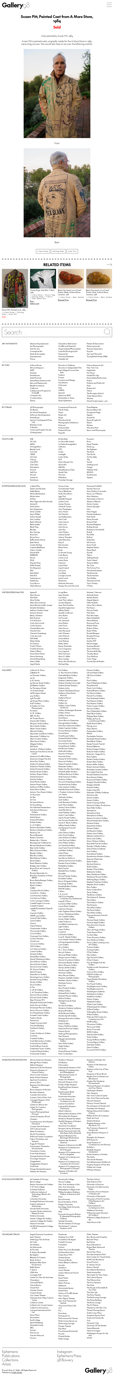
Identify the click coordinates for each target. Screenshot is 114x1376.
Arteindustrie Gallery (38, 814)
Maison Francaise (37, 1223)
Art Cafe (33, 1242)
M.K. (60, 459)
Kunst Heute (63, 1278)
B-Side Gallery (36, 822)
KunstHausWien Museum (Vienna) (68, 1088)
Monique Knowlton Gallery (69, 1018)
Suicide (89, 552)
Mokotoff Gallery (65, 1010)
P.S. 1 (89, 678)
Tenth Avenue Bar (94, 1272)
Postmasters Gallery (95, 731)
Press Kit (61, 433)
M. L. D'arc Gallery (66, 949)
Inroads (61, 1265)
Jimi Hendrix (63, 514)
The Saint (90, 452)
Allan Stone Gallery (38, 741)
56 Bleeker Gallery (37, 685)
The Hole (90, 1285)
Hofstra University (37, 1216)
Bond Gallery (35, 860)
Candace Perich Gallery (39, 890)
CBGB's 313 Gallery (37, 915)
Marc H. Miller (64, 656)
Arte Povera (35, 349)
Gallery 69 (62, 703)
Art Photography (37, 346)
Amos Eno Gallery (37, 761)
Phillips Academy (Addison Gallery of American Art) (69, 1193)
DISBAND (34, 555)
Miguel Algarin (93, 600)
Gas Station (63, 382)
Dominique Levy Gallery (40, 977)
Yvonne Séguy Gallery (96, 1042)
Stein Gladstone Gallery (96, 874)
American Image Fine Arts (40, 759)
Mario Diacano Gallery (67, 965)
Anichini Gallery (36, 779)
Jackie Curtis (63, 501)
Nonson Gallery (93, 670)
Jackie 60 (34, 477)
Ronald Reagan (93, 633)
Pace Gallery (92, 680)
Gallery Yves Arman (66, 715)
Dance (32, 400)
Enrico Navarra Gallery (39, 1010)
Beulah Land (35, 449)
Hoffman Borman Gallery (68, 774)
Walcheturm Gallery (95, 994)
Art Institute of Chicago (39, 1179)
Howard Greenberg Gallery (69, 781)
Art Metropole (36, 1247)
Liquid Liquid (63, 568)
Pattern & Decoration (95, 343)
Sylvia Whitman (93, 648)
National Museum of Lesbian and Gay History (98, 1087)
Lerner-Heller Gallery (67, 919)
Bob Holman (35, 618)
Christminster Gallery (38, 928)
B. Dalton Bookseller (38, 1252)
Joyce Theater (64, 1270)
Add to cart (34, 303)
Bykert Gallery (36, 885)
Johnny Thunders (65, 537)
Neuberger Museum (95, 1090)
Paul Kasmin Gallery (95, 701)
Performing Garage (66, 1323)
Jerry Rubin (63, 615)
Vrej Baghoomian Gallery (97, 986)
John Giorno (63, 628)
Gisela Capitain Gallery (67, 728)
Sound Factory (93, 1262)
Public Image (63, 1338)
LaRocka (62, 446)
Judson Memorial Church (68, 1272)
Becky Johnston (36, 615)
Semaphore (91, 810)
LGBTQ (61, 390)
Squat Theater (92, 444)
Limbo (61, 452)
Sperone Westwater (95, 859)
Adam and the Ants (37, 488)
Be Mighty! (34, 1255)
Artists (6, 1363)
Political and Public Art (96, 383)
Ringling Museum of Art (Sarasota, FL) (96, 1124)
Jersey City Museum (66, 1079)
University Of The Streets (96, 1325)
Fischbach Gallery (37, 1028)
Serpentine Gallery (94, 825)
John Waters (63, 532)
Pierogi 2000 (92, 726)
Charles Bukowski (37, 628)
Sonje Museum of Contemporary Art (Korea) (98, 1143)
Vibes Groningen (93, 1330)
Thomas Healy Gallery (96, 920)
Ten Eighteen (92, 449)
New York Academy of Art (69, 1184)
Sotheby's (91, 1147)
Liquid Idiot (63, 565)
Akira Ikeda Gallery (38, 726)
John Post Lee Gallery (67, 840)
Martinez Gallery (65, 972)
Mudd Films (63, 1290)
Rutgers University (65, 1204)
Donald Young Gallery (39, 979)
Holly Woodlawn (65, 493)
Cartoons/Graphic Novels (40, 430)
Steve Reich (91, 550)
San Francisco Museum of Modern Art (97, 1129)
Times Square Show (94, 396)
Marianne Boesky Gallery (68, 962)
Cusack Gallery (36, 951)
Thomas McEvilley (94, 651)
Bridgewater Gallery (38, 866)
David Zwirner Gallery (39, 966)
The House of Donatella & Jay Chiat (97, 1288)
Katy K (61, 542)
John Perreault (64, 630)
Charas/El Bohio (36, 1282)
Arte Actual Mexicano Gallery (39, 811)
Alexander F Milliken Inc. (40, 736)
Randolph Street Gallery (96, 738)
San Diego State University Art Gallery (69, 1208)
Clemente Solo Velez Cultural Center (41, 1299)
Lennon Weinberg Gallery (68, 914)
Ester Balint (34, 573)
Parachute (62, 1313)
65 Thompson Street (38, 688)
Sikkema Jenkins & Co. (96, 836)
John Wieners (63, 633)
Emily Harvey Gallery (38, 1005)
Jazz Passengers (65, 509)
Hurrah (33, 474)
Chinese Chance (36, 1290)
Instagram (64, 1351)
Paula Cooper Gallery (96, 706)
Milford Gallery (64, 998)
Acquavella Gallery (38, 721)
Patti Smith (91, 516)
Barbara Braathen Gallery (40, 827)
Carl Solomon (35, 620)
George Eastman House (39, 1156)
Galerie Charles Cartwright (69, 683)
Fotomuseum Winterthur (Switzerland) (40, 1147)
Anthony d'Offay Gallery (40, 787)
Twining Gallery (93, 949)
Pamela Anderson (94, 514)
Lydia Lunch (63, 578)
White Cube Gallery (95, 1004)
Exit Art (33, 1330)
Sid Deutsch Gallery (94, 831)
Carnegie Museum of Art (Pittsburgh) (40, 1101)
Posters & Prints (64, 430)
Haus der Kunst (64, 756)
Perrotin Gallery (93, 708)
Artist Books (34, 417)
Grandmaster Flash (66, 488)
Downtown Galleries (66, 365)
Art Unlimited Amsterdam (40, 807)
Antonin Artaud (36, 613)
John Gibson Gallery (66, 832)
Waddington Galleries (96, 991)
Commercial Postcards (67, 407)
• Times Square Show (38, 298)
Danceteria (34, 467)
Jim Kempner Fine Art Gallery (67, 829)
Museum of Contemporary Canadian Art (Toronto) (69, 1162)
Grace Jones (63, 486)
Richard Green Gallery (96, 751)
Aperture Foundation (38, 1080)
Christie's (33, 1119)
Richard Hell (92, 522)
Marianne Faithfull (94, 486)
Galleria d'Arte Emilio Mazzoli (67, 694)
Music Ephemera (65, 400)
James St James (64, 506)
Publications (11, 1355)
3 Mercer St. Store (37, 670)
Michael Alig (63, 664)
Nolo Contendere (65, 1053)
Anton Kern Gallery (38, 789)
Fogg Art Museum (37, 1143)
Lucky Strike (63, 457)
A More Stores (43, 251)
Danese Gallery (36, 954)
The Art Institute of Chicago (69, 1223)
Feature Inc (34, 1020)
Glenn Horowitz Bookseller (69, 1249)
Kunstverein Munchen (66, 1096)
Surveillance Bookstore (96, 1269)
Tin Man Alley (92, 935)
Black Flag (34, 527)
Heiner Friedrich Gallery (68, 764)
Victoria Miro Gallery (95, 972)
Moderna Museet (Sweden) (69, 1118)
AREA (32, 444)
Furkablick (62, 1244)
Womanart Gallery (94, 1024)
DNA (32, 560)
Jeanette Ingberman (66, 608)
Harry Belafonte (64, 491)
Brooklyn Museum (37, 1092)
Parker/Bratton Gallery (96, 690)
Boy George (35, 532)
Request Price (63, 300)
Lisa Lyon (62, 570)
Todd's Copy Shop (94, 1313)
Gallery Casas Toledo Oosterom (67, 706)
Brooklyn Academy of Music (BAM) (41, 876)
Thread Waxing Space (96, 1310)
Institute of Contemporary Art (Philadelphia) (68, 1071)
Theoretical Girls (93, 580)
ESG (32, 570)
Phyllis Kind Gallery (94, 723)
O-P (60, 1308)
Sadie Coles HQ (93, 790)
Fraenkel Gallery (37, 1038)
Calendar (34, 427)
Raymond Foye (93, 623)
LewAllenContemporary (68, 924)
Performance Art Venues (68, 1318)
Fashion (61, 375)
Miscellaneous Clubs (66, 469)
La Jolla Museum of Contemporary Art (66, 1100)
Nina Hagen (92, 511)
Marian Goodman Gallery (69, 960)
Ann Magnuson (36, 509)
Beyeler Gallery (36, 853)
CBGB (32, 454)
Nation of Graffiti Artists (68, 1293)
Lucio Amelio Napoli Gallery (69, 939)
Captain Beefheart (37, 547)
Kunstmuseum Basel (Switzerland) (66, 1093)
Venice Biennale (93, 1328)
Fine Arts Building (37, 1025)
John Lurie (62, 524)
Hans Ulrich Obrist (37, 653)
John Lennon (63, 522)
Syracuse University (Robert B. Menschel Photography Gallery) (69, 1216)
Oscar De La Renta (94, 605)
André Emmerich (36, 776)
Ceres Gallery (35, 920)
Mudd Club (62, 472)
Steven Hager (92, 643)
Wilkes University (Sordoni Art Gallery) (97, 1214)
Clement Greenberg (38, 633)
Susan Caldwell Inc (94, 889)
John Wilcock (63, 636)
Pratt (60, 1196)
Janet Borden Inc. (65, 810)
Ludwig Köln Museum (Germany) (67, 1107)
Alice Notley (35, 600)
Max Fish (62, 985)
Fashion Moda (36, 1018)
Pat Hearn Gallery (94, 693)
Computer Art (35, 395)
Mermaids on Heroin (95, 499)
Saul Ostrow (92, 638)
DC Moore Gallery (37, 969)
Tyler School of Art (94, 1181)
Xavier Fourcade (93, 1029)
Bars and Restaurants (38, 383)
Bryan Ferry (34, 537)
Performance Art (93, 346)
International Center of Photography (67, 1075)
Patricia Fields (92, 610)
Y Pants (90, 586)
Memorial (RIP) (64, 395)
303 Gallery (35, 695)
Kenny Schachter (65, 646)
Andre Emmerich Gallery (40, 769)
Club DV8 (34, 462)
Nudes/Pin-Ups (93, 375)
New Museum (92, 1093)
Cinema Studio (36, 1293)
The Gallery (91, 900)
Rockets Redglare (94, 524)
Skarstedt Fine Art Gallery (97, 843)
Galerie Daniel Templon (67, 685)
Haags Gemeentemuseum (40, 1169)
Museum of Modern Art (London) (67, 1172)
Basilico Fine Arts (36, 837)
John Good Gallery (66, 835)
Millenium (62, 1285)
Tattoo (89, 390)
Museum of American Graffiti (70, 1145)
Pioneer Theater (64, 1326)
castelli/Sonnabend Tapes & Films (41, 909)
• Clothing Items (37, 297)
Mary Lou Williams (94, 493)
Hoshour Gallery (65, 779)
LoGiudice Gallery (65, 934)
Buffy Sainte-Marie (37, 539)
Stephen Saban (93, 547)
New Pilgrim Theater (66, 1298)
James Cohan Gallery (67, 807)
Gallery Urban (64, 712)
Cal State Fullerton (37, 1189)
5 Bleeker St (34, 672)
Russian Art (91, 388)
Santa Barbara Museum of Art (97, 1133)
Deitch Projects (36, 972)
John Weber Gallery (66, 842)
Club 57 (33, 459)
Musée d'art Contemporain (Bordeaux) (98, 1077)
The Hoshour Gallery (95, 902)
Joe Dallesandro (65, 516)
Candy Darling (36, 545)
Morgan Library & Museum (69, 1128)
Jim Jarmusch (63, 620)
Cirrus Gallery (35, 933)
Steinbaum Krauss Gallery (97, 877)
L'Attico (61, 891)
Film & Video (63, 409)
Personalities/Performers (96, 378)
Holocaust (62, 385)
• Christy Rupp (49, 295)
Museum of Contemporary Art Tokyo (69, 1158)
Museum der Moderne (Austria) (67, 1141)
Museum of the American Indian (97, 1065)
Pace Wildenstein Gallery (97, 683)
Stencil (89, 422)
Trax (88, 1320)
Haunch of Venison (65, 753)
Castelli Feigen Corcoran (40, 903)
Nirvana (61, 474)
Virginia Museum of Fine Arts (98, 1164)
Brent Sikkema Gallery (39, 863)
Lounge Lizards (64, 575)
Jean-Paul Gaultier (66, 605)
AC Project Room (37, 718)
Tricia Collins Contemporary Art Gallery (98, 943)
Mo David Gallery (65, 1005)
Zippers (90, 477)
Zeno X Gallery (93, 1047)
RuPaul (89, 537)
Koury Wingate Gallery (67, 881)
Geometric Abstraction (67, 343)
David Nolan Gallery (38, 964)
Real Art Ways (92, 1239)
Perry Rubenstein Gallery (97, 711)
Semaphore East (93, 813)
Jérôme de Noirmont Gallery (70, 860)
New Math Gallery (66, 1043)
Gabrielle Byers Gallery (67, 675)
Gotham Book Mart (66, 1252)
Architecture (35, 375)
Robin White (92, 630)
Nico (89, 509)
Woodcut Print (92, 427)
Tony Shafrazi (92, 656)
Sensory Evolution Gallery (97, 818)
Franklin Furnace (65, 1242)
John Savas (63, 527)
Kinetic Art (62, 415)
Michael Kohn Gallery (67, 993)
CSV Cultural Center (38, 1129)
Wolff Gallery (92, 1021)
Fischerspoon (35, 578)
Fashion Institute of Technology (37, 1205)
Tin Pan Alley (92, 457)
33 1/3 (32, 678)
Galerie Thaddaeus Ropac (69, 690)
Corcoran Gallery (37, 943)
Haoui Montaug (36, 656)
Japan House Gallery (67, 817)
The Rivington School (95, 393)
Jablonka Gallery (65, 797)
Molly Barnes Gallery (66, 1013)
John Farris (62, 625)
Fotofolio (33, 1035)
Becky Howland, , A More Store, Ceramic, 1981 (69, 292)
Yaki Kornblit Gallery (95, 1034)
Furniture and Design (66, 380)
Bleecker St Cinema (37, 1257)
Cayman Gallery (37, 913)
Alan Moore (35, 595)
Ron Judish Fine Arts (95, 772)
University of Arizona (95, 1184)
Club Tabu (34, 464)
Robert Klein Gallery (95, 761)
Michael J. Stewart (94, 592)
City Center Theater (38, 1295)
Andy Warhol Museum (39, 1077)
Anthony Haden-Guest (39, 610)
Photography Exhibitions (68, 422)
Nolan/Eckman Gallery (67, 1051)
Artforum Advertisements (40, 415)
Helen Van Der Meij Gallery (69, 769)
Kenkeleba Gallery (66, 866)
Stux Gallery (92, 887)
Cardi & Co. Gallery (38, 893)
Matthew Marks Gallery (68, 980)
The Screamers (93, 575)
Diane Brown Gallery (38, 974)
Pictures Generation (95, 349)
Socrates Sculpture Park (96, 1254)
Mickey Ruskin (92, 597)
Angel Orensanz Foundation (41, 1234)
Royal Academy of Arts (67, 1202)
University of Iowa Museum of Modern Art (98, 1192)
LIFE (60, 449)
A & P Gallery (35, 703)
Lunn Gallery (63, 944)
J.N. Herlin (62, 794)
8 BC (32, 439)
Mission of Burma (94, 501)
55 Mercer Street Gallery (40, 683)
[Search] (57, 333)
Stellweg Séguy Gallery (96, 879)
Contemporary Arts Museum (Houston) (41, 1122)
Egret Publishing (36, 1322)
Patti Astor (91, 613)
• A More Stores (8, 312)
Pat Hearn (91, 608)
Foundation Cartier (37, 1151)
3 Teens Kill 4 (35, 486)
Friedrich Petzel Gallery (39, 1051)
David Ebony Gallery (38, 961)
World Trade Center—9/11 (97, 401)
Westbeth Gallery (94, 1001)
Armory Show (35, 1082)
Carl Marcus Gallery (38, 898)
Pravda (61, 1333)
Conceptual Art (36, 351)
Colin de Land (35, 636)
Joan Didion (63, 623)
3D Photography (36, 407)
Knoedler (62, 873)
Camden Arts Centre (38, 1094)
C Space (33, 1269)
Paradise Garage (65, 480)
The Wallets (91, 578)
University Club (93, 1323)
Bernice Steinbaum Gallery (40, 845)
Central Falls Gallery (38, 918)
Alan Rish (33, 597)
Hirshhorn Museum (66, 1060)
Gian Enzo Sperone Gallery (69, 725)
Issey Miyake (63, 595)
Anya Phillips (35, 514)
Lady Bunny (63, 555)
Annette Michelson (37, 608)
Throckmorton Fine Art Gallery (96, 926)
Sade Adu (91, 539)
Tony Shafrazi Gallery (95, 940)
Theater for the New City (97, 1307)
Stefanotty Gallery (94, 872)
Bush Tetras (34, 542)
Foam (32, 1030)
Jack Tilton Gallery (66, 805)
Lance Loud (63, 557)
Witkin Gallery (93, 1014)
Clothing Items (58, 251)
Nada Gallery (64, 1023)
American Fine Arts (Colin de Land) (41, 752)
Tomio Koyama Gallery (96, 937)
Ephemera (10, 1351)
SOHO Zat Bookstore (95, 1259)
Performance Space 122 (67, 1321)
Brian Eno (34, 534)
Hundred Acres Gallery (67, 784)
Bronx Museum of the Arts (40, 1089)
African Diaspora (37, 367)
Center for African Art (38, 1104)
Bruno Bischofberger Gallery (41, 880)
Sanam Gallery (93, 800)
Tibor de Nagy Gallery (96, 929)
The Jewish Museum (95, 1159)
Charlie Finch (35, 630)
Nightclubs (91, 370)
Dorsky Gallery (36, 982)
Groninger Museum (38, 1158)
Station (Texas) (93, 1267)
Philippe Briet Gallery (95, 716)
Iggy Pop (62, 496)
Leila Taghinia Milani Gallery (70, 911)
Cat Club (33, 452)
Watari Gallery (93, 999)
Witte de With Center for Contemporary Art (97, 1018)
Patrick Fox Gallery (94, 695)
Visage (89, 467)
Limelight (62, 454)
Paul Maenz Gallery (95, 703)
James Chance (64, 504)
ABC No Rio (35, 716)
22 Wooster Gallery (38, 675)
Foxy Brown (35, 583)
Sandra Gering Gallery (96, 802)
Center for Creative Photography (38, 1108)
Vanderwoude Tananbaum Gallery (97, 968)
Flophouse (62, 1234)
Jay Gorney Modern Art (68, 820)
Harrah (33, 469)
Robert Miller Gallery (95, 764)
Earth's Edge (35, 1320)
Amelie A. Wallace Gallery (40, 749)
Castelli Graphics (37, 905)
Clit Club (33, 457)
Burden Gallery (36, 883)
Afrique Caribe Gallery (39, 723)
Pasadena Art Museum (96, 1108)
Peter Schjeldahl (93, 618)
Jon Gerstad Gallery (66, 845)
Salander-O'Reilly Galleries (98, 792)
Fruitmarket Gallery (38, 1053)
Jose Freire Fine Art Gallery (69, 848)
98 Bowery (65, 1359)
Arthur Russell (35, 516)
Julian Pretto (63, 853)
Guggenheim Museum (39, 1164)
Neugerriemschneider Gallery (67, 1040)
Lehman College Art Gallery (41, 1221)
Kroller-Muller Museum (67, 1084)
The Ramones (92, 573)
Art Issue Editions (37, 802)
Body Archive (35, 1260)
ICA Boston (62, 1062)
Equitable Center (37, 1325)
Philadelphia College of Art (69, 1189)
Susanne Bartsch (93, 646)
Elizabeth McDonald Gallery (41, 1002)
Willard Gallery (93, 1009)
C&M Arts (34, 1272)
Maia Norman (64, 653)
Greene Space (64, 1257)
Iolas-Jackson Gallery (67, 787)
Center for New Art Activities (41, 1277)
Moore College (64, 1181)
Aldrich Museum (36, 1065)
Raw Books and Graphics (97, 1237)
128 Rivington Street (38, 693)
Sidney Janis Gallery (95, 833)
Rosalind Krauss (93, 636)
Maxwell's (62, 464)
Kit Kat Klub (63, 439)
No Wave (91, 373)
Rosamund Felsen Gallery (97, 779)
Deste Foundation (37, 1131)
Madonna (62, 580)
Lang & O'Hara (64, 901)
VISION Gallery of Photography (94, 975)
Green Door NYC (65, 1255)
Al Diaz (33, 499)
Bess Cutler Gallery (37, 848)
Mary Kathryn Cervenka (96, 491)
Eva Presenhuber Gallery (40, 1013)
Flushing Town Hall (65, 1237)
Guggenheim (35, 1161)
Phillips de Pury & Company (98, 1115)
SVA (60, 1211)
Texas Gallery (92, 892)
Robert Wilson (92, 628)
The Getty (91, 1157)
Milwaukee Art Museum (67, 1116)
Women (90, 398)
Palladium (62, 477)
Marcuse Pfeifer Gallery (67, 955)
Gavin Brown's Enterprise (68, 720)
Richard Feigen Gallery (96, 749)
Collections (10, 1359)
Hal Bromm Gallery (66, 748)
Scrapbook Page (93, 412)
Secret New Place (94, 1252)
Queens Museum (93, 1121)
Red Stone (91, 1242)
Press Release (92, 407)
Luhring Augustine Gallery (68, 942)
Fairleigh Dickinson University (42, 1201)
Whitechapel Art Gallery (96, 1007)
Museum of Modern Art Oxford (96, 1061)
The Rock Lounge (94, 1302)
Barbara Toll (35, 832)
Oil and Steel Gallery (95, 672)
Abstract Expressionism (39, 343)
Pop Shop (62, 1328)
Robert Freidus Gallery (96, 759)
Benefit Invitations (37, 385)
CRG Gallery (35, 946)
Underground (92, 464)
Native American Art (95, 365)
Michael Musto (93, 595)
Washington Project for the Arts (97, 1334)
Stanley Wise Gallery (95, 869)
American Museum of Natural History (38, 1071)
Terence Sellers (93, 563)
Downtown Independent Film (70, 367)
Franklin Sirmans (36, 648)
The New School (93, 1179)
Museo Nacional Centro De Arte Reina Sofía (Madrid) (69, 1132)
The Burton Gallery (94, 894)
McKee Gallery (64, 990)
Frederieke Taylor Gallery (40, 1048)
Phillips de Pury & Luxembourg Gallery (96, 719)
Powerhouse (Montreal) (68, 1331)
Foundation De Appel (67, 1239)
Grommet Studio (65, 741)
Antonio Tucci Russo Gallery (41, 792)
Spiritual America (94, 864)
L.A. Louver (63, 894)
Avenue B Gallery (37, 819)
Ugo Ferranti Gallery (95, 957)
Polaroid (61, 425)
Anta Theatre (35, 1237)
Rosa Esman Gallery (95, 777)
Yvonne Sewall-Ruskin (95, 661)
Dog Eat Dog (35, 563)
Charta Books (35, 1285)
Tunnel (89, 462)
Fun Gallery (63, 670)
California (34, 388)
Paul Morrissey (93, 615)
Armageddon (35, 446)
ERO (32, 1327)
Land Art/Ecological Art (68, 351)
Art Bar (33, 797)
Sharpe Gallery (93, 828)
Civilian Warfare (36, 938)
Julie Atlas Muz (64, 539)
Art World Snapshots (38, 412)
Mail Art (61, 393)
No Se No (62, 1048)
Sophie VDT (91, 641)
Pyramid (90, 439)
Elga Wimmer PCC (37, 1000)
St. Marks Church (94, 1264)
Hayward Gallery (65, 761)
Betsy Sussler (35, 524)
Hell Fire (33, 472)
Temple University (65, 1221)
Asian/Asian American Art (40, 380)
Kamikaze (34, 480)
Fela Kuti (33, 575)
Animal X (33, 504)
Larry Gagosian (64, 648)
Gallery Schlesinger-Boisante (69, 710)
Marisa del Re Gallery (67, 967)
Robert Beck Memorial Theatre (96, 1248)
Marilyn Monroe (93, 488)
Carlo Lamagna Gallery (39, 900)
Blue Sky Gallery (36, 855)
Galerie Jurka (64, 688)
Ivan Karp (62, 597)
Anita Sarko (35, 506)
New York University (66, 1187)
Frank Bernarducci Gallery (40, 1041)
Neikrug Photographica (68, 1033)
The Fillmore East (93, 1280)
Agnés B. (33, 592)
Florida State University (39, 1208)
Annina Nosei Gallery (38, 784)
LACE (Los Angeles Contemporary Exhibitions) (70, 897)
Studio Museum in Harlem (97, 1154)
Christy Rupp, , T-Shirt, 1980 (42, 291)
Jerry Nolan (63, 511)
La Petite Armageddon (67, 444)
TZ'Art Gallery (92, 952)
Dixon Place (34, 1315)
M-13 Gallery (63, 947)
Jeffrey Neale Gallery (67, 825)
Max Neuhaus (92, 496)
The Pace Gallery (94, 910)
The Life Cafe (92, 1292)
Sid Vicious (91, 542)
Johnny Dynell (64, 534)
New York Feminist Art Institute (67, 1302)
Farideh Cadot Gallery (39, 1015)
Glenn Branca (35, 586)
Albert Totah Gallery (38, 728)
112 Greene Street (37, 690)
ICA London (63, 1065)
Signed (89, 415)
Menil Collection (64, 1111)
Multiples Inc (63, 1021)
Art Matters (34, 1244)
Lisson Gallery (64, 929)
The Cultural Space (94, 1277)
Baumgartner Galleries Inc (40, 842)
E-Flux (32, 987)
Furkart (61, 1247)
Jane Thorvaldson (65, 600)
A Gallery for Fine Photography (37, 707)
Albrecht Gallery (36, 731)
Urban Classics (92, 960)
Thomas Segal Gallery (96, 922)
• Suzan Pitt (12, 314)
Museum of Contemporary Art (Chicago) (69, 1148)
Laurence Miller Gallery (67, 903)
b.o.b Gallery (35, 825)
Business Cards (36, 425)
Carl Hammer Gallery (39, 895)
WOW (89, 1338)
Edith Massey (35, 565)
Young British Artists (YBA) (97, 356)
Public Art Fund (93, 1118)
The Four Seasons (94, 1282)
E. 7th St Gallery (36, 990)
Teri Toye (90, 565)
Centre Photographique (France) (39, 1113)
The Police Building (94, 1300)
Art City (33, 799)
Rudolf (89, 532)
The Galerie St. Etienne (96, 897)
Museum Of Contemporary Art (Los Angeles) (69, 1153)
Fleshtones (34, 580)
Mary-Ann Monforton (67, 661)
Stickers (90, 425)
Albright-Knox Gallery (39, 1062)
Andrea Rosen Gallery (39, 771)
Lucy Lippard (63, 651)
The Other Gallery (94, 907)
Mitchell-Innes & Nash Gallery (67, 1002)
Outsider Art (63, 359)
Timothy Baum (92, 653)
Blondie (33, 529)
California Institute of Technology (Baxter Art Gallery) (40, 1194)
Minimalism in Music (66, 398)
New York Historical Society (98, 1098)
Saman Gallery (93, 797)
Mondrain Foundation (67, 1126)
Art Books (34, 409)
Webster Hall (92, 469)
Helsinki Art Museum (38, 1171)
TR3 (88, 459)
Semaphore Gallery (95, 815)
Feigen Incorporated (38, 1023)
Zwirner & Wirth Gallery (96, 1050)
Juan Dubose (63, 641)
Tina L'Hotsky (92, 583)
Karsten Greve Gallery (67, 863)
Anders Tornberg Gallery (40, 764)
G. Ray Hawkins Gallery (68, 672)
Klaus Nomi (63, 547)
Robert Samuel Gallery (96, 767)
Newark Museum (94, 1100)
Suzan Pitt (72, 251)
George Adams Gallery (67, 723)
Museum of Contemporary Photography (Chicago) (69, 1167)
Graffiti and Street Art (67, 346)
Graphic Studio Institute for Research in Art (41, 1212)
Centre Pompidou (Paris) (40, 1116)
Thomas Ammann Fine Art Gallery (97, 916)
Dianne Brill (34, 552)
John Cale (62, 519)
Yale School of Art (94, 1222)
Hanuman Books (65, 1260)
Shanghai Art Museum (96, 1137)
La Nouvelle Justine (66, 441)
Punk (89, 385)
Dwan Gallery (35, 984)
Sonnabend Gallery (95, 854)
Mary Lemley (63, 659)
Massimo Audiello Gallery (68, 978)
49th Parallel (35, 698)
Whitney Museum (94, 1169)
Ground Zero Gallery (67, 743)
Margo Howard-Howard (68, 586)
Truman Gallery (93, 947)
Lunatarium (63, 1280)
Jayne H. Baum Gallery (67, 822)
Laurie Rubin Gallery (66, 906)
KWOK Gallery (64, 889)
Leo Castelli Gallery (66, 916)
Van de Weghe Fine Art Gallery (96, 963)
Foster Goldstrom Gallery (40, 1033)
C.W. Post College (37, 1187)
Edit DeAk (34, 638)
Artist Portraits (35, 378)
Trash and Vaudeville (95, 1318)
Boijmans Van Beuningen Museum (40, 1086)
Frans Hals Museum (38, 1153)
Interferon (62, 1267)
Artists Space (35, 817)
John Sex (62, 529)
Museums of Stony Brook (97, 1074)
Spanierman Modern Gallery (98, 856)
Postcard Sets (63, 427)
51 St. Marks (35, 680)
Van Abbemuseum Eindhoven (98, 1162)
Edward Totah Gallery (39, 997)
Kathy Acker (63, 643)
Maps (60, 417)
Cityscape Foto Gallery (39, 936)
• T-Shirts (48, 297)
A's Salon (33, 710)
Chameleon (34, 1280)
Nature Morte (64, 1031)
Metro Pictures (64, 1283)
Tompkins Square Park (96, 1315)
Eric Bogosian (35, 568)
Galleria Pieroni (64, 698)
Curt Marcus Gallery (38, 949)
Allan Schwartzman (38, 602)
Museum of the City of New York (98, 1070)
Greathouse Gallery (66, 736)
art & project (35, 794)
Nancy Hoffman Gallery (68, 1026)
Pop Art (90, 351)
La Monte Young (65, 552)
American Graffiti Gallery (40, 756)
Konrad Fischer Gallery (67, 876)
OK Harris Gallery (94, 675)
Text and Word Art (94, 354)
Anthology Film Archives (39, 1239)
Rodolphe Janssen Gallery (97, 769)
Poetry (89, 380)
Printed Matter (64, 1336)
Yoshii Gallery (92, 1037)
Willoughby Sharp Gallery (97, 1012)
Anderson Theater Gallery (40, 766)
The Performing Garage (96, 1297)
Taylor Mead (92, 560)
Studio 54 (90, 446)
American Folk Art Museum (41, 1067)
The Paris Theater (94, 1295)
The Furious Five (93, 568)
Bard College (35, 1181)
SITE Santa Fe (92, 1140)
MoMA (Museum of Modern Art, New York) (69, 1122)
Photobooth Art (64, 420)
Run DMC (90, 534)
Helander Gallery (65, 766)
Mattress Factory (65, 983)
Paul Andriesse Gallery (96, 698)
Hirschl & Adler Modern (67, 771)
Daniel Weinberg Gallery (40, 959)
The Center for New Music (97, 1275)
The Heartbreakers (94, 570)
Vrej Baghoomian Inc (95, 989)
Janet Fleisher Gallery (67, 812)
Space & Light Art (94, 420)
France (61, 377)
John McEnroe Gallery (67, 837)
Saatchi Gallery (93, 787)
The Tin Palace (92, 1305)
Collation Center (36, 1302)
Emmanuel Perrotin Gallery (41, 1007)
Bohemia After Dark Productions (38, 1263)
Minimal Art (63, 354)
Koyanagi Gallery (65, 883)
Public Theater (92, 1234)
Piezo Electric (92, 728)
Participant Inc (64, 1315)
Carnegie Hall (35, 1275)
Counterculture (36, 398)
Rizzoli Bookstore (94, 1244)
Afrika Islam (35, 496)
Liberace (61, 563)
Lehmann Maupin (65, 909)
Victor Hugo (92, 659)
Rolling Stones (92, 527)
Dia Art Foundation (37, 1134)
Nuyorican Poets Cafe (67, 1305)
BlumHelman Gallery (38, 858)
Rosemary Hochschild (95, 529)
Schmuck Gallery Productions (98, 805)
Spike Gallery (92, 861)
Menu (109, 5)
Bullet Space (35, 1267)
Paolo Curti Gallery (94, 688)
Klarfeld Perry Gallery (67, 871)
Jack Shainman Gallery (67, 802)
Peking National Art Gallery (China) (98, 1112)
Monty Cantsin (92, 504)
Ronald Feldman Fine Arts (97, 774)
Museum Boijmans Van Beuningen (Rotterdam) (68, 1136)
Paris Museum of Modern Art (98, 1106)
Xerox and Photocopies (96, 430)
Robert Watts (92, 625)
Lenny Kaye (63, 560)
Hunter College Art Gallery (41, 1218)
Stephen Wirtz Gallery (96, 884)
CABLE (32, 888)
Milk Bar (61, 467)
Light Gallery (63, 926)
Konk (60, 550)
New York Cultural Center (97, 1095)
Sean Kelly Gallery (94, 808)
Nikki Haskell (92, 602)
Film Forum (34, 1332)
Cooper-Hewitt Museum (39, 1126)
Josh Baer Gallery (65, 850)
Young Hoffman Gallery (96, 1039)
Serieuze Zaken (93, 823)
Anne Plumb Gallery (38, 781)
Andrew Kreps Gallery (39, 774)
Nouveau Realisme (66, 356)
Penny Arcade (92, 519)
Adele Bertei (35, 491)
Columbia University (38, 1199)
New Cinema (63, 1295)
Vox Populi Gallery (94, 984)
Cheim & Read (36, 926)
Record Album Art (94, 409)
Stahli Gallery (92, 866)
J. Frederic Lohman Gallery (69, 792)
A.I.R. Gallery (35, 713)
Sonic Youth (91, 545)
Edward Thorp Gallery (39, 995)
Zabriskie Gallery (94, 1044)
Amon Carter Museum (39, 1074)
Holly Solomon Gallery (67, 776)
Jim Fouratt (63, 618)
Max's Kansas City (65, 462)
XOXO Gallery (92, 1032)
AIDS (32, 370)
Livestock (62, 932)
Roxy (89, 441)
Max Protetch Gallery (67, 988)
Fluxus (32, 359)
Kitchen (61, 1275)
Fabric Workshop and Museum (39, 1140)
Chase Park (34, 1287)
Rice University (64, 1199)
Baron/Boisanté (36, 835)
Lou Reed (62, 573)
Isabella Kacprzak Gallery (69, 789)
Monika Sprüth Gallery (67, 1015)
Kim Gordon (63, 545)
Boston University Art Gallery (41, 1184)
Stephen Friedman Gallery (97, 882)
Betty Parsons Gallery (38, 850)
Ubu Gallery (92, 955)
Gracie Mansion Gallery (68, 730)
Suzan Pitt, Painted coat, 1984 (14, 310)
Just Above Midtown (66, 858)
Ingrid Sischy (35, 664)
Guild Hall (34, 1166)
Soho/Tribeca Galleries (96, 848)
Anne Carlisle (35, 511)
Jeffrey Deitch (63, 610)
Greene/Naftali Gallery (68, 738)
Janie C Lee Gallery (66, 815)
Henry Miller (35, 661)
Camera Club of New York (40, 1097)
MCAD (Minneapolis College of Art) (41, 1227)
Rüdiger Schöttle (93, 785)
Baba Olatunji (35, 522)
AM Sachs (34, 746)
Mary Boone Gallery (66, 975)
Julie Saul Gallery (65, 855)
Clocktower (34, 941)
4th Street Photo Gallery (39, 701)
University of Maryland (96, 1196)
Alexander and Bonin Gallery (42, 733)
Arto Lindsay (35, 519)
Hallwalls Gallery (65, 751)
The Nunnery (92, 905)
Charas (33, 923)
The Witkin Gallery (94, 912)
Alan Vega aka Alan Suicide (41, 501)
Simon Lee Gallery (94, 838)
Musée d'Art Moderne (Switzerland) (95, 1082)
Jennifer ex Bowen (65, 613)
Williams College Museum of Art (98, 1218)
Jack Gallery (63, 799)
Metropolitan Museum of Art (69, 1113)
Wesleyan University (95, 1210)
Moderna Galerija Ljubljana (69, 1008)
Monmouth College (66, 1179)
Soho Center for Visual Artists (98, 1257)
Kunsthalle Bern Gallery (67, 886)
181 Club (33, 441)
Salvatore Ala (92, 795)
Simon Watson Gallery (96, 841)
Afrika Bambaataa (37, 493)
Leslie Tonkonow (65, 921)
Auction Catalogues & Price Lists (41, 421)
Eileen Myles (35, 641)
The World (91, 454)
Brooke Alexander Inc (39, 873)
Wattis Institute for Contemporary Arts (95, 1206)
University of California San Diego (98, 1188)
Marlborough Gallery (67, 970)
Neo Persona (63, 1036)
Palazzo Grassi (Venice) (96, 1103)
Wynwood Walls (93, 1027)
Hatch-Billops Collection (68, 1262)
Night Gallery (64, 1046)
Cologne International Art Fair (40, 1311)
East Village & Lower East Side (68, 371)
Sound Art (91, 417)
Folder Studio (16, 1372)
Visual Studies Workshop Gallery (97, 980)
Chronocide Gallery (38, 931)
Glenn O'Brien (35, 651)
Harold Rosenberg (37, 659)
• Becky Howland (77, 297)
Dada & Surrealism (37, 354)
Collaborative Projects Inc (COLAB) (40, 391)
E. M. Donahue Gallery (39, 992)
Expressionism (35, 356)
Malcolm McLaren (65, 583)
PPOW (89, 733)
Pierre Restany (92, 620)
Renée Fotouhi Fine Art (96, 744)
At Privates (34, 1249)
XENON (90, 472)
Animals (33, 373)
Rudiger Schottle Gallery (96, 782)
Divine (32, 557)
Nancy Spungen (93, 506)
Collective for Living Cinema (41, 1305)
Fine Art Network (37, 1335)
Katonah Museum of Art (68, 1082)
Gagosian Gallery (65, 678)
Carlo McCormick (37, 623)
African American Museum (40, 1060)
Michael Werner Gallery (68, 996)
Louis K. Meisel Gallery (67, 937)
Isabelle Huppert (65, 499)
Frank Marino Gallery (39, 1043)
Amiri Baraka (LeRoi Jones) (41, 605)
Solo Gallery (92, 851)
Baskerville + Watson (38, 840)
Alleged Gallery (36, 744)
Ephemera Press (69, 1355)
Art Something (36, 805)
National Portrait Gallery (68, 1028)
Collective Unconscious (39, 1307)
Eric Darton (34, 643)
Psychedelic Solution (95, 736)
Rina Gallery (92, 756)
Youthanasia (92, 474)
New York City (92, 367)
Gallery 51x (62, 700)
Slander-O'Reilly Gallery (96, 846)
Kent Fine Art (63, 868)
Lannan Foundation (66, 1103)
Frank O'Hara (35, 646)
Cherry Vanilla (36, 550)
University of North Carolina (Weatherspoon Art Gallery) (98, 1201)
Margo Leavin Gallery (67, 957)
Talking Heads (92, 557)
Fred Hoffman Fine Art (39, 1046)
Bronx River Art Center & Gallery (40, 869)
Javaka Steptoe (64, 602)
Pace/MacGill (92, 685)
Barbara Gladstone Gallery (41, 830)
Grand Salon (63, 733)
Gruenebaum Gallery (67, 746)
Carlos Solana (35, 625)
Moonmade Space (65, 1288)
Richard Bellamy (93, 746)
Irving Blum (62, 592)
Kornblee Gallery (65, 878)
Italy (60, 387)
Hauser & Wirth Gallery (67, 759)
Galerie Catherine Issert (67, 680)
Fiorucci (33, 1338)
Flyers (60, 412)
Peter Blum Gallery (94, 713)
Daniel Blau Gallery (38, 956)
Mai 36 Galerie (64, 952)
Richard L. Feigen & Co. (96, 754)
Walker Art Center (94, 1167)
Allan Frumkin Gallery (39, 738)
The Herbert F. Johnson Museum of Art (67, 1227)
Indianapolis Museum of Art (69, 1067)
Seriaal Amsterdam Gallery (98, 820)
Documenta (34, 1317)
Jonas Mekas (63, 638)
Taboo (89, 555)
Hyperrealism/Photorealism (69, 349)
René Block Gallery (94, 741)
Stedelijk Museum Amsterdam (94, 1150)
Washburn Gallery (94, 996)
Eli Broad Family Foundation (41, 1136)
